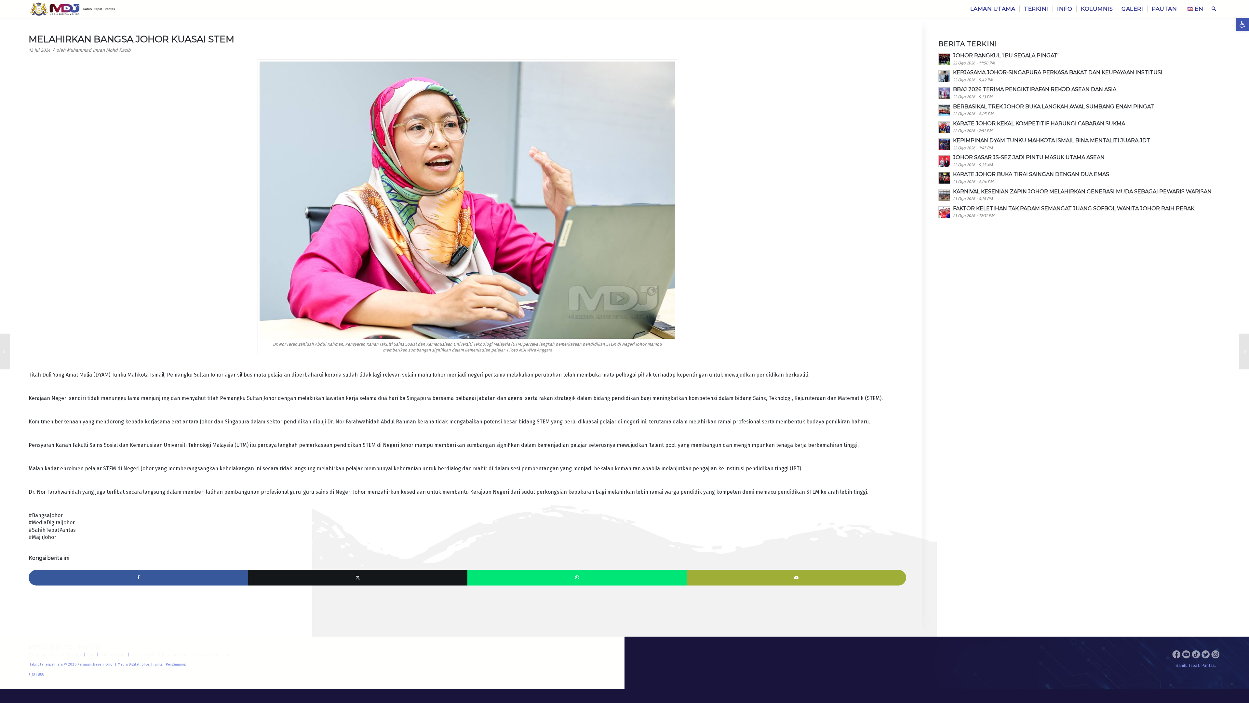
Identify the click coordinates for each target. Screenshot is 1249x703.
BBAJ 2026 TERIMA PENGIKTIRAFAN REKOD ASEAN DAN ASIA (1034, 89)
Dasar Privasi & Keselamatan (158, 654)
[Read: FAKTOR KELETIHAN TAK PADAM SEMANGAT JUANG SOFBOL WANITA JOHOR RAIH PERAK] (944, 212)
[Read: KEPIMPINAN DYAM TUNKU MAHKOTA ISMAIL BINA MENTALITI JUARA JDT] (944, 144)
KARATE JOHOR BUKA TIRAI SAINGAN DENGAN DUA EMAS (1031, 174)
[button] (1242, 24)
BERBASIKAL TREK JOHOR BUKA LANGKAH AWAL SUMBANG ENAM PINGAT (1053, 106)
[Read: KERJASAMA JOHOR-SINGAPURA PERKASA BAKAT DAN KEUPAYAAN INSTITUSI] (944, 76)
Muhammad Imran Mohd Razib (99, 50)
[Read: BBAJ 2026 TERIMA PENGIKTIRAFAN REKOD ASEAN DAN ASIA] (944, 93)
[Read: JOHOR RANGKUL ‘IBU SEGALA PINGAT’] (944, 59)
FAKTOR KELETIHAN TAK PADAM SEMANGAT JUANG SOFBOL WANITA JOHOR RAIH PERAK (1073, 208)
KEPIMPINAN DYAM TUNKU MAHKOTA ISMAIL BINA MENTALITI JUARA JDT (1051, 140)
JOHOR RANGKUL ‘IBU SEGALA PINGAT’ (1005, 55)
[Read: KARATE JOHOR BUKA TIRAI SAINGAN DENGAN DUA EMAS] (944, 178)
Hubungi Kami (113, 654)
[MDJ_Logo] (72, 9)
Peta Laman (40, 654)
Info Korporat (69, 654)
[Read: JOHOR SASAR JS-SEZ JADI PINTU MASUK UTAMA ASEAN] (944, 161)
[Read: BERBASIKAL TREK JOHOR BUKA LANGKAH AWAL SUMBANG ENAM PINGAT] (944, 110)
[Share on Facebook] (138, 578)
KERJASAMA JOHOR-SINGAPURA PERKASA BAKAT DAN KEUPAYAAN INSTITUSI (1057, 72)
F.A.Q (91, 654)
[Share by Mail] (796, 578)
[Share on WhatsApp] (577, 578)
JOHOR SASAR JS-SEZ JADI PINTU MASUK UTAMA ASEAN (1029, 157)
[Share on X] (357, 578)
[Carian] (1213, 9)
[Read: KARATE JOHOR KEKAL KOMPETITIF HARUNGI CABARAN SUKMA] (944, 127)
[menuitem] (993, 9)
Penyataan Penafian (211, 654)
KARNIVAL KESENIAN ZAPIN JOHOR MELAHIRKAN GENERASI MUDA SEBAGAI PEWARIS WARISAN (1082, 191)
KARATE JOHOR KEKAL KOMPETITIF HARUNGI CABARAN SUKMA (1039, 123)
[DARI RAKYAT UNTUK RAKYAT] (5, 351)
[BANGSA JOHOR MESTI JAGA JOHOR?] (1244, 351)
